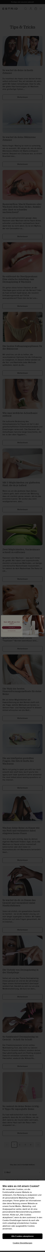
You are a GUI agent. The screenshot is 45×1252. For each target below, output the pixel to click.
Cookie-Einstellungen (22, 1243)
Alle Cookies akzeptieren (22, 1236)
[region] (22, 1215)
